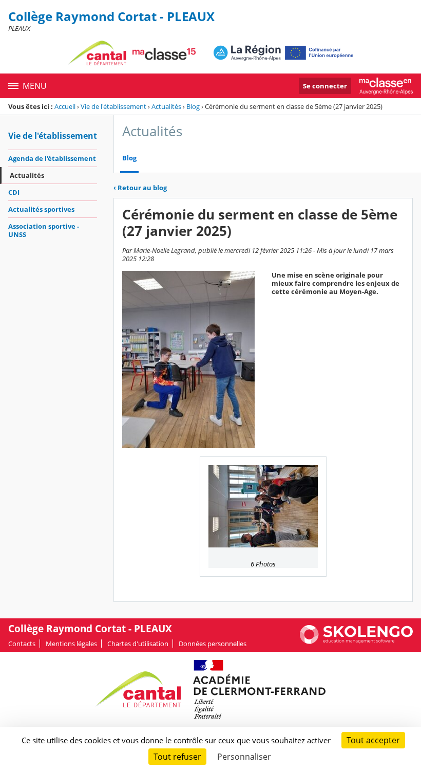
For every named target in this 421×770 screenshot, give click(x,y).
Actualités (166, 106)
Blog (193, 106)
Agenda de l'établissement (52, 158)
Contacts (21, 643)
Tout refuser (177, 756)
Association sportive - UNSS (43, 230)
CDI (14, 192)
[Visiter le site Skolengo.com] (356, 641)
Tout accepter (373, 740)
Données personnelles (212, 643)
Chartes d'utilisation (137, 643)
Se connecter (325, 85)
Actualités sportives (41, 209)
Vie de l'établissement (113, 106)
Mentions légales (71, 643)
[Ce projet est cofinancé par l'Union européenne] (283, 53)
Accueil (64, 106)
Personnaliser (244, 756)
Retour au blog (140, 187)
